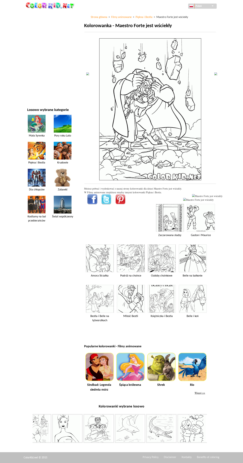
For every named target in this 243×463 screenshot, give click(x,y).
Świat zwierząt (36, 36)
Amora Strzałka (100, 275)
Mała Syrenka (37, 135)
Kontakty (187, 457)
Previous (30, 429)
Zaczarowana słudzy (169, 235)
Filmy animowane (37, 43)
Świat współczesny (62, 216)
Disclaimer (170, 457)
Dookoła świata (36, 21)
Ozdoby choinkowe (161, 275)
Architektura (35, 28)
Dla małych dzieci (37, 72)
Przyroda (32, 94)
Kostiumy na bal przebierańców (37, 218)
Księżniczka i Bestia (162, 316)
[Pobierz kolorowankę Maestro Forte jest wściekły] (198, 200)
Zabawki (62, 189)
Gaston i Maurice (201, 235)
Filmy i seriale (35, 87)
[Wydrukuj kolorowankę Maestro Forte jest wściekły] (207, 196)
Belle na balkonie (192, 275)
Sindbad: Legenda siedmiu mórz (99, 387)
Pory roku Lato (62, 135)
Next (209, 429)
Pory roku (33, 57)
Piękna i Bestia (36, 162)
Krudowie (62, 162)
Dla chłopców (35, 65)
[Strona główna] (50, 5)
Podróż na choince (130, 275)
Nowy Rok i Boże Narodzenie (43, 79)
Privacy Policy (151, 457)
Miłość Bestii (130, 316)
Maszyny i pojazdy (37, 14)
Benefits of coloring (208, 457)
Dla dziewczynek (37, 50)
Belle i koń (193, 316)
